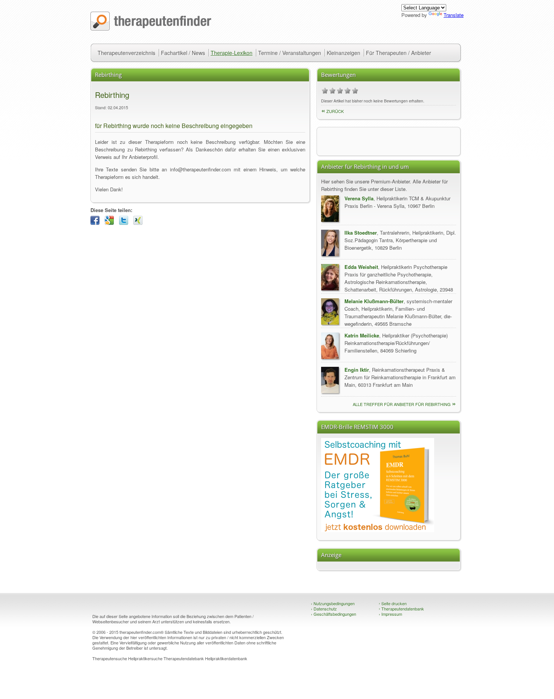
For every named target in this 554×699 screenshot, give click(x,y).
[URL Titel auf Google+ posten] (111, 222)
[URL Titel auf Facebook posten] (96, 222)
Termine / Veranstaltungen (289, 52)
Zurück (335, 111)
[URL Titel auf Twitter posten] (125, 222)
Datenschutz (324, 609)
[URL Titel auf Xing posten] (139, 222)
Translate (454, 14)
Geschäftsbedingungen (333, 614)
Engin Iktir (356, 369)
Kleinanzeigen (343, 52)
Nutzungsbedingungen (333, 603)
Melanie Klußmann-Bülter (374, 301)
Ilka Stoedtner (360, 232)
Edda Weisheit (361, 266)
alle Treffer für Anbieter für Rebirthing (402, 404)
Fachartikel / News (183, 52)
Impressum (390, 614)
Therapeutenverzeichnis (126, 52)
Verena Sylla (358, 198)
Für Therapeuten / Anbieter (398, 52)
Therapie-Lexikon (232, 52)
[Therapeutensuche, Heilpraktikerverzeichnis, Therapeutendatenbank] (150, 28)
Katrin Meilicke (361, 335)
